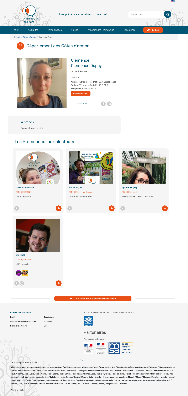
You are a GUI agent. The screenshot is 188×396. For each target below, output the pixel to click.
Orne (23, 380)
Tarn (20, 384)
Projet (15, 30)
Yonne (115, 384)
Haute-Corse (168, 370)
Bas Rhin (111, 367)
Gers (142, 370)
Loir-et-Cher (23, 377)
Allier (24, 367)
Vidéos (74, 30)
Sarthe (117, 380)
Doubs (90, 370)
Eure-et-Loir (120, 370)
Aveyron (103, 367)
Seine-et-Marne (135, 380)
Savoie (124, 380)
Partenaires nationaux (18, 326)
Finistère (129, 370)
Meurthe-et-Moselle (126, 377)
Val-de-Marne (70, 384)
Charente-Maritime (166, 367)
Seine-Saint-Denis (163, 380)
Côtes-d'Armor (29, 37)
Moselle (164, 377)
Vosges (109, 384)
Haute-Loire (29, 374)
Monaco (146, 377)
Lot (58, 377)
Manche (98, 377)
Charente (153, 367)
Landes (14, 377)
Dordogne (82, 370)
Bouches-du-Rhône (125, 367)
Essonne (104, 370)
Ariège (84, 367)
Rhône (97, 380)
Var (79, 384)
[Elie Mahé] (38, 235)
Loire (32, 377)
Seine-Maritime (149, 380)
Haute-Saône (53, 374)
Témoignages (55, 30)
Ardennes (76, 367)
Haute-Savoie (65, 374)
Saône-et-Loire (107, 380)
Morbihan (155, 377)
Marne (105, 377)
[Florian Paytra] (91, 167)
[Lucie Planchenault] (38, 167)
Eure (111, 370)
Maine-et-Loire (87, 377)
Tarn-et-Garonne (30, 384)
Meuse (138, 377)
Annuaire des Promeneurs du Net (23, 321)
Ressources (129, 30)
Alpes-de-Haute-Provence (37, 367)
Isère (166, 374)
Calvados (138, 367)
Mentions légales (17, 390)
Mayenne (113, 377)
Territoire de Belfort (45, 384)
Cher (13, 370)
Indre (147, 374)
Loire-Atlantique (42, 377)
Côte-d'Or (41, 370)
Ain (12, 367)
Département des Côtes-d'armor (57, 45)
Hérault (128, 374)
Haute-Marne (41, 374)
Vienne (101, 384)
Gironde (149, 370)
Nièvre (171, 377)
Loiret (52, 377)
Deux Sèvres (71, 370)
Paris (29, 380)
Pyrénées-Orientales (85, 380)
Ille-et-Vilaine (138, 374)
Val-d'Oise (59, 384)
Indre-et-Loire (156, 374)
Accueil (17, 37)
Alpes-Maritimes (55, 367)
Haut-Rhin (158, 370)
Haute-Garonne (17, 374)
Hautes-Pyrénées (103, 374)
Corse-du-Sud (29, 370)
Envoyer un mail (80, 93)
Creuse (62, 370)
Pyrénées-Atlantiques (66, 380)
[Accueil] (29, 14)
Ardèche (67, 367)
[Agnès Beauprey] (144, 167)
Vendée (94, 384)
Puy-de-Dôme (51, 380)
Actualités (33, 30)
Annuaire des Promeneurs (101, 30)
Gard (137, 370)
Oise (18, 380)
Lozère (77, 377)
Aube (90, 367)
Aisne (17, 367)
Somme (14, 384)
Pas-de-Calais (38, 380)
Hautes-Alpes (89, 374)
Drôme (97, 370)
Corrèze (19, 370)
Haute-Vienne (77, 374)
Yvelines (123, 384)
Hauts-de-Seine (118, 374)
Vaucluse (85, 384)
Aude (96, 367)
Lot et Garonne (67, 377)
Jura (171, 374)
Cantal (145, 367)
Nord (13, 380)
